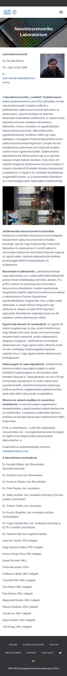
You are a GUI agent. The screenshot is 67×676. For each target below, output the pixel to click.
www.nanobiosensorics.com (19, 101)
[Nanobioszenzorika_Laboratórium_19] (48, 218)
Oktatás (54, 645)
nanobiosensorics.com (15, 451)
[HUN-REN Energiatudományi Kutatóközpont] (11, 12)
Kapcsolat (48, 653)
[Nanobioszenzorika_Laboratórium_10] (22, 217)
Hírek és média (13, 653)
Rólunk (13, 645)
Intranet (31, 653)
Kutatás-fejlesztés (33, 645)
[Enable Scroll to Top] (60, 669)
